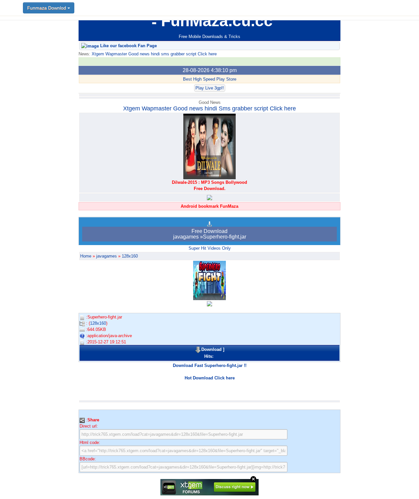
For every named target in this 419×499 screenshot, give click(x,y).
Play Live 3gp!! (209, 88)
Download (211, 349)
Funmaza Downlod (47, 7)
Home (85, 256)
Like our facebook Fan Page (128, 45)
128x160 (130, 256)
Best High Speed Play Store (209, 79)
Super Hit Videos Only (210, 248)
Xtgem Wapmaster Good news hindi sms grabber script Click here (153, 53)
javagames (106, 256)
